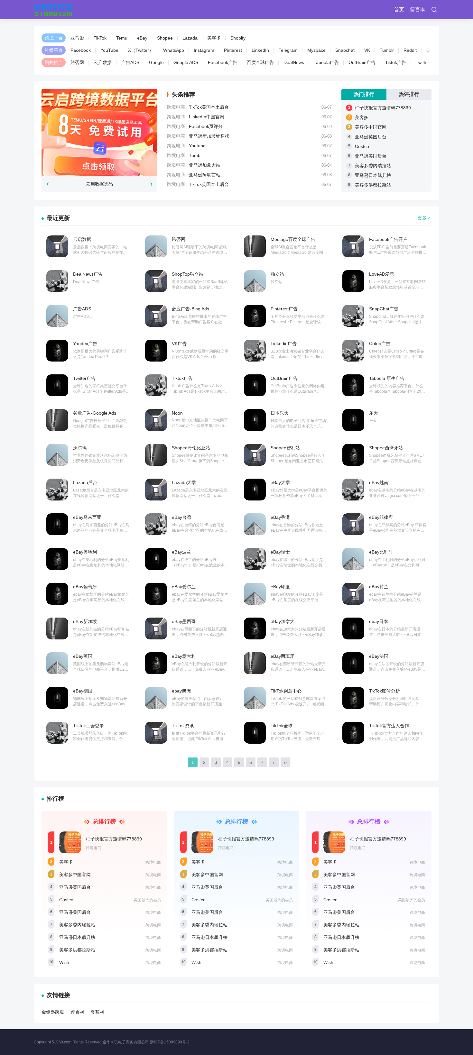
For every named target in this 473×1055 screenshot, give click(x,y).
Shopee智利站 (285, 447)
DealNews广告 (88, 274)
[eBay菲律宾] (353, 524)
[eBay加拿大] (255, 628)
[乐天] (353, 420)
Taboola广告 (326, 62)
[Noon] (156, 420)
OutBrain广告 (362, 62)
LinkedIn (260, 50)
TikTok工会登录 (88, 725)
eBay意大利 (184, 656)
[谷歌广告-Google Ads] (57, 420)
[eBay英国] (57, 663)
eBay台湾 (181, 517)
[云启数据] (57, 246)
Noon (177, 413)
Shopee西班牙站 (386, 447)
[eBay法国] (353, 663)
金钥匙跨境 (53, 1011)
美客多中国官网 (370, 127)
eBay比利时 (381, 552)
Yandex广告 (85, 343)
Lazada (190, 38)
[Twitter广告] (57, 385)
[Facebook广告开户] (353, 246)
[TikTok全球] (255, 733)
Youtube (197, 145)
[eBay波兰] (156, 559)
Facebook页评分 (206, 126)
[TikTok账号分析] (353, 698)
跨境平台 (54, 38)
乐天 (373, 413)
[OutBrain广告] (255, 385)
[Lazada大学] (156, 489)
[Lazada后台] (57, 489)
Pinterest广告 (284, 308)
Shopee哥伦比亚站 (191, 447)
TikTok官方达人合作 (389, 725)
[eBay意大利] (156, 663)
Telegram (288, 50)
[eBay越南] (353, 489)
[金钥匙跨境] (53, 9)
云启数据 (103, 62)
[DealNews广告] (57, 281)
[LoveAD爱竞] (353, 281)
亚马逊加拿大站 (204, 165)
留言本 (417, 9)
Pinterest (233, 50)
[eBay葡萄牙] (57, 594)
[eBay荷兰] (353, 594)
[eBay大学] (255, 489)
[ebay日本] (353, 628)
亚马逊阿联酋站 (204, 174)
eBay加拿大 (282, 621)
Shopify (238, 38)
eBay (142, 38)
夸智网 (97, 1011)
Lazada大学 (184, 482)
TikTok (100, 38)
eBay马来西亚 (87, 517)
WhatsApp (173, 50)
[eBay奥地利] (57, 559)
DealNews (293, 62)
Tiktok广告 (395, 62)
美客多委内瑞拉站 (373, 165)
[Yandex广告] (57, 351)
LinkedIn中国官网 (206, 116)
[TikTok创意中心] (255, 698)
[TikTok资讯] (156, 733)
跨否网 (77, 62)
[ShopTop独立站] (156, 281)
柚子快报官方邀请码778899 (383, 107)
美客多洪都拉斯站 (373, 185)
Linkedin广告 (284, 343)
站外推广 (54, 62)
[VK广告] (156, 351)
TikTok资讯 (183, 725)
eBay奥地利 (85, 552)
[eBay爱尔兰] (156, 594)
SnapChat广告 (383, 308)
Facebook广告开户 (388, 239)
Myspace (316, 50)
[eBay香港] (255, 524)
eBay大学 (280, 482)
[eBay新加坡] (57, 628)
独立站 (277, 274)
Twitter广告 (427, 62)
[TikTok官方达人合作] (353, 733)
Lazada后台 (85, 482)
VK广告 (179, 343)
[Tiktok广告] (156, 385)
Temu (121, 38)
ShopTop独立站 (187, 274)
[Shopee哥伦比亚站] (156, 455)
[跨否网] (156, 246)
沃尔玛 (80, 447)
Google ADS (185, 62)
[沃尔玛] (57, 455)
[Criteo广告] (353, 351)
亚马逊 (77, 38)
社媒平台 (54, 50)
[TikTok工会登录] (57, 733)
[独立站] (255, 281)
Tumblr (387, 50)
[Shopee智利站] (255, 455)
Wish (64, 962)
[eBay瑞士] (255, 559)
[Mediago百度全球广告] (255, 246)
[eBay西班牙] (255, 663)
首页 (399, 9)
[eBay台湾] (156, 524)
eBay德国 (82, 690)
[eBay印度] (255, 594)
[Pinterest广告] (255, 316)
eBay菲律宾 (381, 517)
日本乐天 (280, 413)
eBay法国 (378, 656)
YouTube (109, 50)
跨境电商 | (178, 107)
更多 (422, 217)
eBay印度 (280, 586)
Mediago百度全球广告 (293, 239)
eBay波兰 (181, 552)
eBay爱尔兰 (184, 586)
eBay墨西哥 (184, 621)
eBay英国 (82, 656)
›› (285, 762)
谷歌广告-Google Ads (94, 413)
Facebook (80, 50)
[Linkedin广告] (255, 351)
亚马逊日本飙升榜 (373, 175)
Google (156, 62)
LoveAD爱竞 (381, 274)
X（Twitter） (140, 50)
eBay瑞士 (280, 552)
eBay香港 (280, 517)
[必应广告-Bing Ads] (156, 316)
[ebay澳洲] (156, 698)
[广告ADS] (57, 316)
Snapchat (345, 50)
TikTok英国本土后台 (209, 184)
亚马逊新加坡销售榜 (209, 136)
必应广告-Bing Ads (190, 308)
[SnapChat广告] (353, 316)
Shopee (165, 38)
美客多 (214, 38)
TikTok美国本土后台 (209, 107)
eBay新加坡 (85, 621)
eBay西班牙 (282, 656)
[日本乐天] (255, 420)
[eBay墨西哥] (156, 628)
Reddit (410, 50)
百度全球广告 (260, 62)
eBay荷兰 (378, 586)
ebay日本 (378, 621)
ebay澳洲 (181, 690)
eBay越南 (378, 482)
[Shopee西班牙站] (353, 455)
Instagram (204, 50)
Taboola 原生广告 (386, 378)
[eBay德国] (57, 698)
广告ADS (130, 62)
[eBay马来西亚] (57, 524)
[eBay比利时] (353, 559)
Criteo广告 (379, 343)
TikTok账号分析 (384, 690)
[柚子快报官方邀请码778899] (70, 842)
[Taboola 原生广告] (353, 385)
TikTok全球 (281, 725)
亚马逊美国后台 (370, 156)
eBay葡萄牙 (85, 586)
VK (367, 50)
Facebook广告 (222, 62)
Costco (362, 146)
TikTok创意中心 (286, 690)
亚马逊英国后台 (370, 136)
